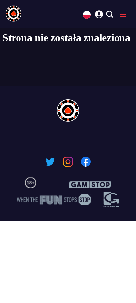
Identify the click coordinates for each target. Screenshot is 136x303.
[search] (109, 15)
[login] (98, 13)
